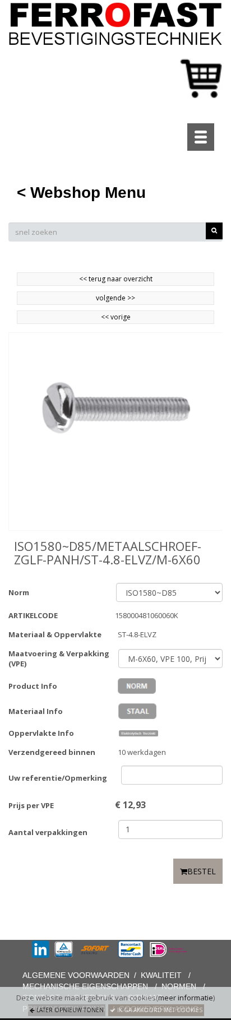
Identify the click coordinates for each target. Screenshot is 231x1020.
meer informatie (185, 998)
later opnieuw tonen (69, 1010)
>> (130, 298)
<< (105, 317)
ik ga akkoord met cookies (159, 1010)
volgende (115, 298)
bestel (201, 871)
